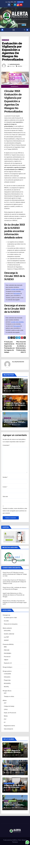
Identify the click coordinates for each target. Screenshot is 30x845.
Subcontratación (8, 729)
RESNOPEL (7, 683)
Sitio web (5, 496)
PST (5, 719)
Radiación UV (8, 663)
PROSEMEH (7, 653)
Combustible (7, 673)
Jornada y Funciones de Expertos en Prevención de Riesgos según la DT (15, 602)
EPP (5, 693)
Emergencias (6, 615)
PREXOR (6, 650)
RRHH (5, 700)
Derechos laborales (9, 783)
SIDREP (6, 640)
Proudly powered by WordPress (10, 840)
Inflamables (7, 677)
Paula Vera (17, 390)
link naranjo (17, 293)
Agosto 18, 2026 (10, 772)
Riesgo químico (7, 671)
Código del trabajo (9, 706)
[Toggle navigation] (14, 30)
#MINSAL (20, 66)
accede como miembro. (17, 289)
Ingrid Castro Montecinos (10, 593)
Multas (6, 716)
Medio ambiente (7, 628)
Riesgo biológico (7, 667)
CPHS (6, 709)
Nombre (5, 477)
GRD (5, 765)
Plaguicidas (7, 680)
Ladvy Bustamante (14, 64)
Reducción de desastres (10, 624)
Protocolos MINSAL (8, 644)
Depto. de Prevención (10, 712)
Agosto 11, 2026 (9, 790)
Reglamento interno (9, 725)
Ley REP (6, 637)
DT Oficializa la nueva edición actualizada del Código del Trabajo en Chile (15, 574)
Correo (5, 487)
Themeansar (15, 842)
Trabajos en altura (9, 696)
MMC (5, 647)
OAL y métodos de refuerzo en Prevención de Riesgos (13, 595)
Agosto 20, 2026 (10, 755)
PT (5, 722)
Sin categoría (7, 384)
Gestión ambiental (9, 634)
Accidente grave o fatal (10, 617)
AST (5, 703)
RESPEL (6, 686)
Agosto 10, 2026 (10, 807)
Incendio (6, 620)
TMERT (6, 659)
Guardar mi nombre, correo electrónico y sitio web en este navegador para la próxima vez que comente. (15, 511)
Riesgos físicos (7, 690)
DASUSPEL (7, 630)
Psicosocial (7, 656)
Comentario (6, 445)
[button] (24, 29)
